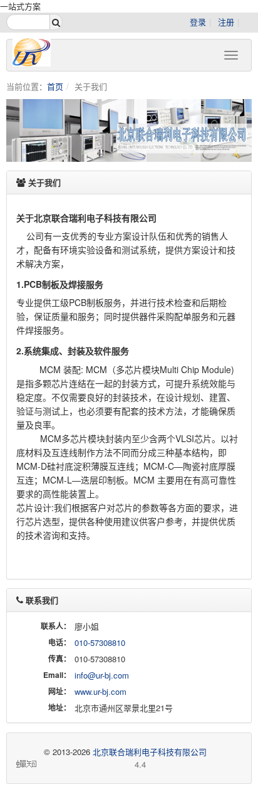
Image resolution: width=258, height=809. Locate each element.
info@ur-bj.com (102, 675)
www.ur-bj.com (100, 691)
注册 (226, 22)
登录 (198, 22)
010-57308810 (100, 642)
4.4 (92, 764)
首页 (55, 86)
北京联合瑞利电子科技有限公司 (150, 752)
